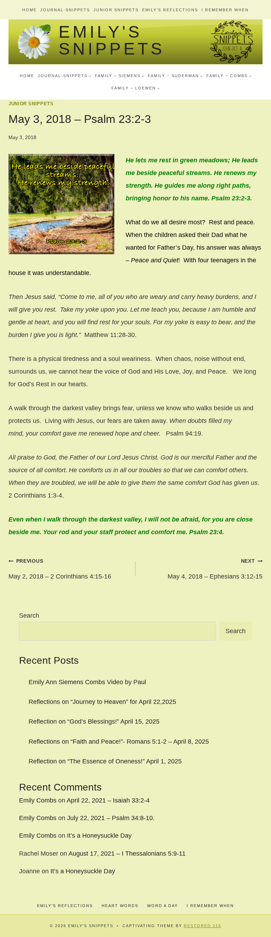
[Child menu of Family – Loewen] (136, 88)
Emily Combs (37, 800)
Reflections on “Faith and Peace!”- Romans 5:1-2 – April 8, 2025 (119, 741)
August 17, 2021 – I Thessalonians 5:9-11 (127, 853)
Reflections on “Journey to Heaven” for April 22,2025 (102, 701)
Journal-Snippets (65, 10)
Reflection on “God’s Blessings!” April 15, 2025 (94, 721)
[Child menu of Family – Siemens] (119, 75)
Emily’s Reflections (170, 10)
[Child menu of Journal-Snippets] (64, 75)
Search (29, 615)
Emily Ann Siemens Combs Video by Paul (87, 682)
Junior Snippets (116, 10)
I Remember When (225, 10)
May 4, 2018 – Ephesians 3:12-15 (215, 569)
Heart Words (120, 906)
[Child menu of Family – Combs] (229, 75)
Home (29, 10)
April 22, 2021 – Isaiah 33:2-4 (108, 800)
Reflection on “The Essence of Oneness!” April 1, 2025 (105, 761)
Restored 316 (202, 926)
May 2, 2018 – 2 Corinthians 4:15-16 (59, 569)
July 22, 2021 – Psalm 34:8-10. (111, 818)
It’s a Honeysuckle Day (99, 835)
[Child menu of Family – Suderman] (175, 75)
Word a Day (162, 906)
